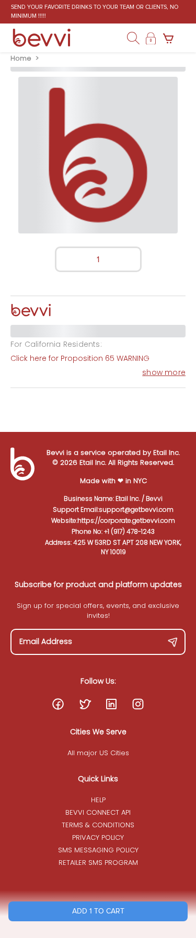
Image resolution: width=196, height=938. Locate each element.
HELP (98, 800)
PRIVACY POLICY (98, 837)
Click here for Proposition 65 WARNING (79, 358)
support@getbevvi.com (136, 509)
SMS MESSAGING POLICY (98, 850)
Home (20, 58)
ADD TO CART (98, 911)
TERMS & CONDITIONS (98, 825)
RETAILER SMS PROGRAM (98, 862)
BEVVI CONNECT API (98, 812)
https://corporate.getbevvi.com (126, 520)
